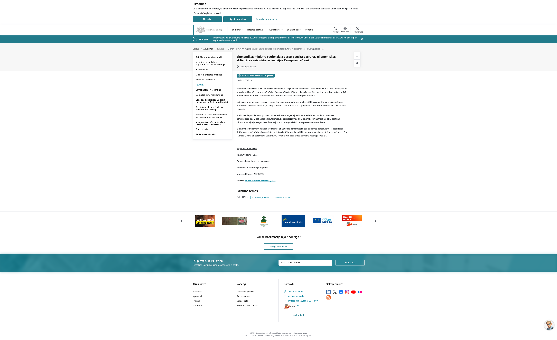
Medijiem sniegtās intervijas (209, 74)
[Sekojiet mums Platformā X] (335, 292)
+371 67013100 (295, 291)
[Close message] (362, 39)
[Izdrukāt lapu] (357, 55)
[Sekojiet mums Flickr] (360, 292)
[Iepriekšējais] (181, 221)
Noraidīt (207, 19)
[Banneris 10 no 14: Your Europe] (322, 221)
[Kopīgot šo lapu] (357, 63)
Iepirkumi (197, 296)
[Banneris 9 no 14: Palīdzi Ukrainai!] (293, 221)
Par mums (198, 305)
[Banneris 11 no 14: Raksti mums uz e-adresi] (352, 221)
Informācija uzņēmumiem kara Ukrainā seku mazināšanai (211, 123)
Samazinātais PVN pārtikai (208, 89)
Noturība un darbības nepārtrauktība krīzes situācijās (211, 63)
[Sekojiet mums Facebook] (341, 292)
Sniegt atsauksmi (278, 246)
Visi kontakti (298, 315)
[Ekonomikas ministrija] (209, 29)
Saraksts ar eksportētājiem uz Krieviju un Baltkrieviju (210, 108)
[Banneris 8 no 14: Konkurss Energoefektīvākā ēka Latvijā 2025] (264, 221)
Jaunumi (200, 84)
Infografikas (202, 69)
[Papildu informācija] (298, 306)
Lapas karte (242, 300)
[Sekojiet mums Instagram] (347, 292)
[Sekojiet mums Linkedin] (328, 292)
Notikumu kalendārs (205, 79)
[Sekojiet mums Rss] (328, 297)
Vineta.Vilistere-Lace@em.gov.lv (260, 180)
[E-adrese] (289, 306)
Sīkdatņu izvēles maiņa (247, 305)
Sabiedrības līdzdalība (206, 134)
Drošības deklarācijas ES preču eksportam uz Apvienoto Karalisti (212, 101)
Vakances (197, 291)
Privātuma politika (245, 291)
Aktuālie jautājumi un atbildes (210, 57)
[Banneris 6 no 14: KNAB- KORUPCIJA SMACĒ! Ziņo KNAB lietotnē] (205, 221)
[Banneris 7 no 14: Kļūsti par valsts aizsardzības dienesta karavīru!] (234, 221)
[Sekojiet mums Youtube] (353, 292)
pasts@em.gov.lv (295, 296)
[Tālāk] (375, 221)
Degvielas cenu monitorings (209, 94)
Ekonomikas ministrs (283, 197)
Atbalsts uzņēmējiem (260, 197)
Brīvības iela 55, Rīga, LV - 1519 (302, 300)
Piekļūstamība (243, 296)
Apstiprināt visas (238, 19)
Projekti (196, 300)
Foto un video (202, 129)
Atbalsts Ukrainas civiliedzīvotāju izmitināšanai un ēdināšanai (211, 115)
